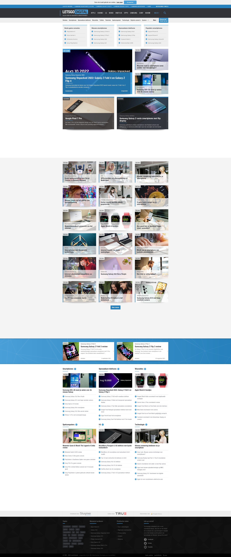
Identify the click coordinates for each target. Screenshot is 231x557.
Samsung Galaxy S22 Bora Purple (74, 396)
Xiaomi (147, 13)
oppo (77, 529)
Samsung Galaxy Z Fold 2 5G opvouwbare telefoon (115, 473)
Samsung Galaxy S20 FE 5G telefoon (111, 465)
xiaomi (65, 540)
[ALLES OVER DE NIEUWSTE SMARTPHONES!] (75, 12)
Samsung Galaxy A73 (97, 536)
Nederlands (159, 6)
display (83, 532)
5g (73, 532)
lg (69, 535)
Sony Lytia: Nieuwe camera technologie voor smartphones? (150, 453)
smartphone (67, 526)
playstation (67, 543)
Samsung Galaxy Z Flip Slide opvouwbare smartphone (116, 406)
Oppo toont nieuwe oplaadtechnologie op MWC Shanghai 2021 (150, 469)
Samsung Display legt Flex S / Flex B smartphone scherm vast (151, 459)
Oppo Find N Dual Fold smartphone (111, 415)
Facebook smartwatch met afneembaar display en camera (151, 418)
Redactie (120, 539)
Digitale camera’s (136, 20)
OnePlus (118, 13)
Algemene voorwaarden (124, 530)
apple (80, 538)
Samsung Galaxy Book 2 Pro (99, 545)
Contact (120, 536)
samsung (82, 526)
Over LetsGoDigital (123, 527)
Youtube (150, 547)
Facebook (150, 539)
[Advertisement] (115, 143)
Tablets (102, 20)
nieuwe (74, 543)
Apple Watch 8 (95, 527)
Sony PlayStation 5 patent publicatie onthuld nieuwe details (79, 474)
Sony (141, 13)
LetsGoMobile (158, 555)
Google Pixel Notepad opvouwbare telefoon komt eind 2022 (116, 411)
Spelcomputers (116, 20)
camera (72, 529)
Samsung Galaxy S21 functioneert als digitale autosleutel (150, 474)
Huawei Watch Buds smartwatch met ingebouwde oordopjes (151, 397)
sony (65, 535)
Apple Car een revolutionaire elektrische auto (150, 479)
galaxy (65, 529)
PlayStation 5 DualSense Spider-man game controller (80, 459)
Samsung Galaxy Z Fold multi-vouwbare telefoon (115, 396)
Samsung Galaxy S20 (115, 6)
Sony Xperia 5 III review (72, 404)
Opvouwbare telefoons (84, 20)
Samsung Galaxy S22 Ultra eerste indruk (76, 411)
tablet (71, 546)
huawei (74, 535)
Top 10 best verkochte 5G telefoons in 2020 (113, 458)
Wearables (95, 20)
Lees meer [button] (120, 2)
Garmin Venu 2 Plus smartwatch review (148, 402)
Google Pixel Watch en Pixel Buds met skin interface (152, 406)
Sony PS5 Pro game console (73, 463)
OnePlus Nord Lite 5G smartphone (111, 469)
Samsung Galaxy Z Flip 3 (83, 6)
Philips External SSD (96, 539)
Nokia (111, 13)
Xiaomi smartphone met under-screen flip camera (151, 464)
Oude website (149, 555)
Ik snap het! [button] (130, 2)
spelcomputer (77, 540)
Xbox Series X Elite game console (74, 456)
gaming (81, 543)
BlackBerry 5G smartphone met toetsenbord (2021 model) (115, 453)
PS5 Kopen (127, 6)
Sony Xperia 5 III (95, 542)
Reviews (65, 20)
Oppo (126, 13)
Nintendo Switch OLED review (73, 452)
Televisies (108, 20)
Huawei (100, 13)
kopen (65, 538)
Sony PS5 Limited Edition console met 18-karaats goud (79, 468)
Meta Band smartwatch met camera (147, 410)
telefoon (75, 526)
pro (77, 532)
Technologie (125, 20)
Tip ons (165, 555)
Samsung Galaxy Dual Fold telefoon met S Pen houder (116, 419)
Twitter (150, 543)
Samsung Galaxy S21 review (141, 6)
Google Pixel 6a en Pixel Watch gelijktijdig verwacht (152, 413)
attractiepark (72, 538)
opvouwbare (67, 532)
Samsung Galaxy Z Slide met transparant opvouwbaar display (116, 401)
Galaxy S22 (94, 530)
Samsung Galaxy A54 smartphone (74, 407)
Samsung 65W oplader (100, 6)
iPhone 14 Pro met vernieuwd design (75, 415)
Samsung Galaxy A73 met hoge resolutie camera (79, 400)
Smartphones (72, 20)
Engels (166, 6)
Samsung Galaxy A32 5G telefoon (110, 462)
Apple (93, 13)
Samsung (133, 13)
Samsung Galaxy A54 (97, 548)
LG (106, 13)
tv (70, 540)
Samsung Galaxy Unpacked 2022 (100, 533)
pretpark (81, 535)
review (65, 546)
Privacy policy (122, 533)
